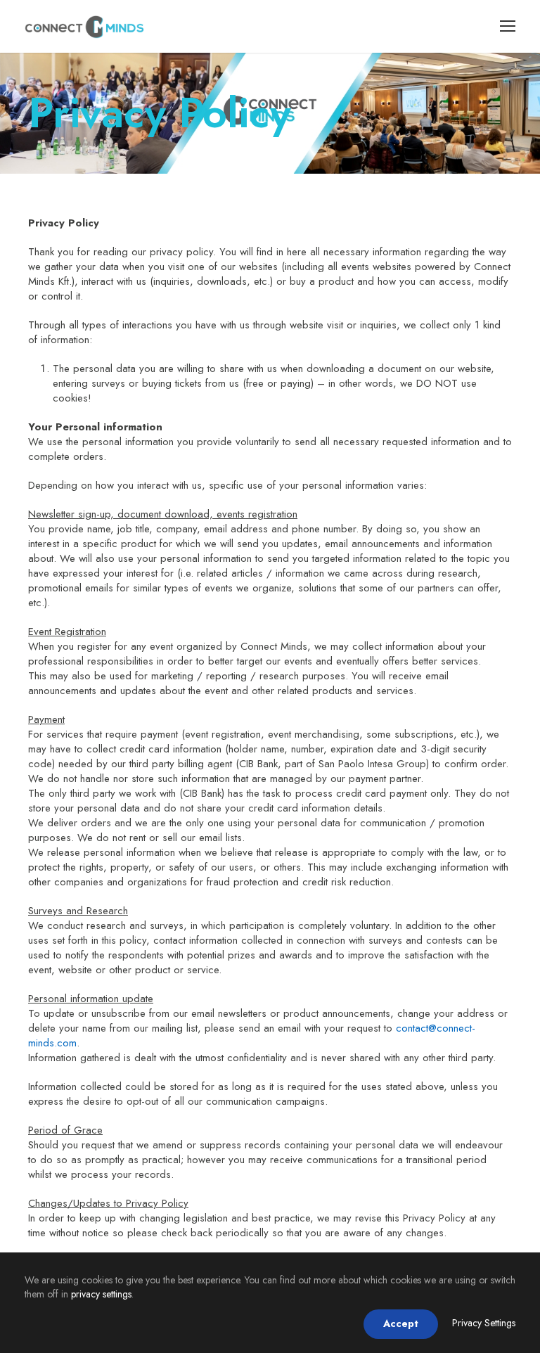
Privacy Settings (483, 1323)
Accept (400, 1323)
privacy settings (101, 1294)
